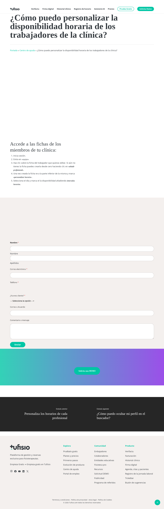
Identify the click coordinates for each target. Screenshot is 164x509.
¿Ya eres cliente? (17, 296)
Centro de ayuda (27, 50)
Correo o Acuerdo (17, 307)
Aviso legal (93, 500)
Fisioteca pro (100, 464)
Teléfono (14, 282)
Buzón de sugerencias (135, 482)
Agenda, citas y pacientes (137, 469)
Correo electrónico (18, 269)
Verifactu (129, 451)
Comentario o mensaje (19, 320)
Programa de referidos (104, 482)
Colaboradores (101, 456)
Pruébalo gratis (70, 451)
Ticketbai (129, 478)
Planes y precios (71, 456)
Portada (13, 50)
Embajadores (100, 451)
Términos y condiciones (61, 500)
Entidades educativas (104, 460)
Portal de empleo (71, 473)
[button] (87, 370)
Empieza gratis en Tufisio (38, 464)
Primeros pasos (70, 460)
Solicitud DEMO (101, 473)
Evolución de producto (73, 464)
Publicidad (99, 478)
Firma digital (131, 464)
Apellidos (14, 263)
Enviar (18, 344)
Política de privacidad (79, 500)
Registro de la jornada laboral (139, 473)
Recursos (98, 469)
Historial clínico (132, 460)
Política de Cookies (105, 500)
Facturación (130, 456)
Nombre (14, 253)
